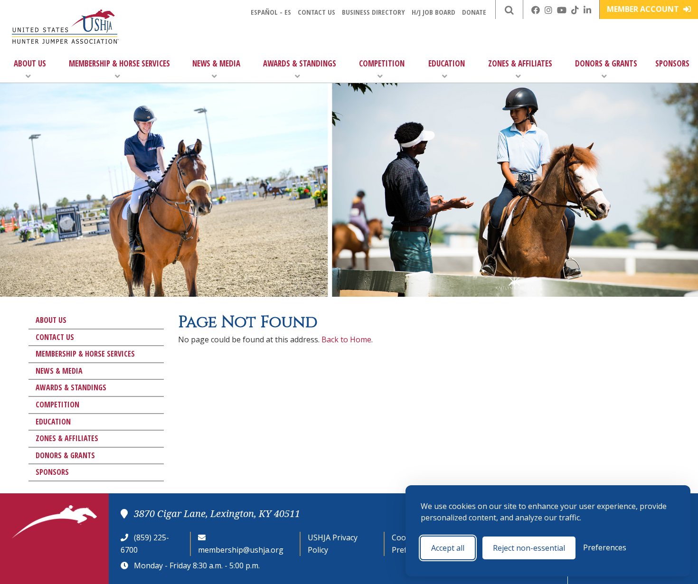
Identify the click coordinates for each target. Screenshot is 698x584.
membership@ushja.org (240, 550)
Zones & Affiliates (520, 63)
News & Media (216, 63)
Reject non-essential (529, 548)
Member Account (644, 9)
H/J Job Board (433, 12)
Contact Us (316, 12)
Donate (474, 12)
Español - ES (271, 12)
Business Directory (373, 12)
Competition (382, 63)
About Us (30, 63)
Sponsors (672, 63)
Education (446, 63)
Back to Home (346, 339)
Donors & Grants (606, 63)
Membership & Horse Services (119, 63)
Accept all (447, 548)
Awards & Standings (299, 63)
